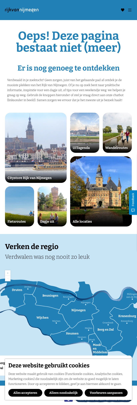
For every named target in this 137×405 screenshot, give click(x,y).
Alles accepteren (25, 393)
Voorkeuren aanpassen (106, 393)
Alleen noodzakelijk (63, 393)
